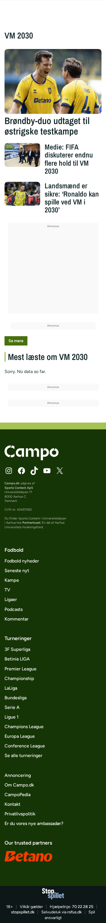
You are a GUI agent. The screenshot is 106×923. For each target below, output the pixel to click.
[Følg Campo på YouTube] (47, 470)
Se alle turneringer (23, 755)
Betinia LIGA (17, 659)
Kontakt (12, 804)
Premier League (20, 669)
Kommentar (17, 619)
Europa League (20, 736)
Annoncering (18, 775)
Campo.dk (12, 483)
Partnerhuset (31, 523)
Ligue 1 (12, 717)
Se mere (15, 340)
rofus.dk (74, 912)
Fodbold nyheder (22, 561)
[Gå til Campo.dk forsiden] (32, 458)
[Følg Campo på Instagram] (9, 470)
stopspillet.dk (22, 912)
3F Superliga (17, 649)
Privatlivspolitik (20, 814)
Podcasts (14, 609)
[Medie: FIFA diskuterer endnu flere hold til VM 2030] (22, 155)
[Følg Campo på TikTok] (34, 470)
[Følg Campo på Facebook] (21, 470)
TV (7, 589)
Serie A (12, 707)
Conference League (25, 746)
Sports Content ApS (19, 488)
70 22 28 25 (82, 906)
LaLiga (11, 688)
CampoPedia (18, 794)
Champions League (24, 726)
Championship (19, 678)
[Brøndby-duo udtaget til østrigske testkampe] (53, 81)
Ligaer (11, 599)
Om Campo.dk (19, 785)
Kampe (12, 580)
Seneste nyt (17, 570)
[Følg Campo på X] (59, 470)
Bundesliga (16, 697)
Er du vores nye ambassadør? (34, 823)
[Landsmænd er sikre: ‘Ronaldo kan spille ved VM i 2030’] (22, 194)
